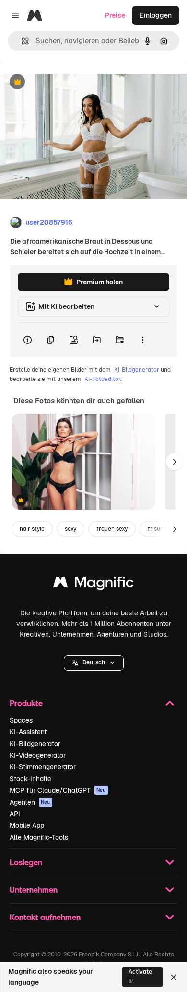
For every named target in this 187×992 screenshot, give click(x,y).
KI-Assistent (28, 731)
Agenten (30, 802)
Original (61, 82)
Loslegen (26, 862)
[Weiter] (174, 462)
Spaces (21, 720)
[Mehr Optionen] (142, 340)
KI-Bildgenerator (136, 370)
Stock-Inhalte (30, 778)
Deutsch (93, 662)
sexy (70, 529)
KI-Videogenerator (38, 755)
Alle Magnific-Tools (39, 837)
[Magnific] (93, 584)
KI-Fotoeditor (102, 379)
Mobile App (27, 825)
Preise (115, 15)
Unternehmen (34, 889)
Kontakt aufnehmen (45, 917)
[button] (94, 663)
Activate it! (140, 976)
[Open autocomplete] (21, 41)
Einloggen (156, 15)
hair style (32, 529)
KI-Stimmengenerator (43, 766)
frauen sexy (112, 529)
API (15, 813)
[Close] (173, 977)
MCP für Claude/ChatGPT (58, 790)
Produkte (26, 703)
